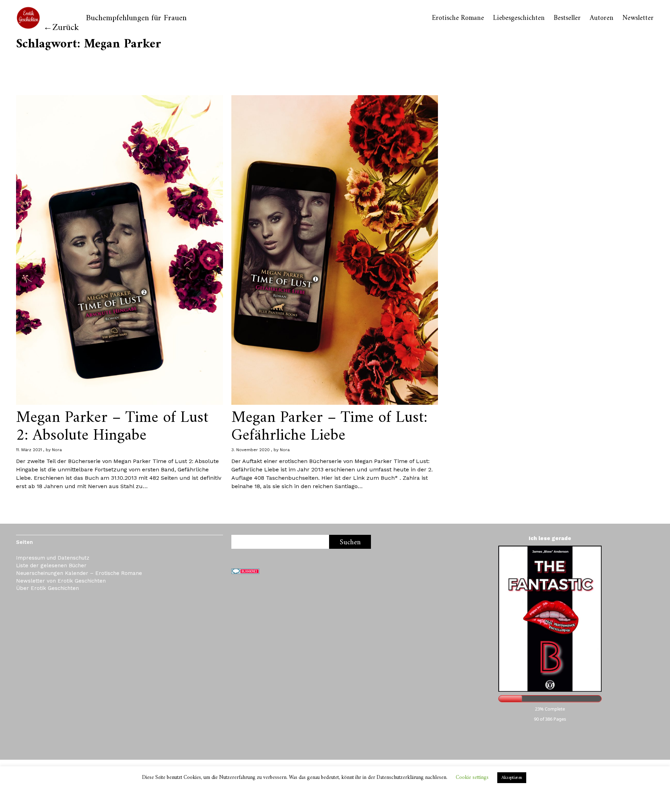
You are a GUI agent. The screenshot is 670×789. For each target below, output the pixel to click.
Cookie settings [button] (472, 777)
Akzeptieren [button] (511, 778)
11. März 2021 (29, 449)
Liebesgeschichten (519, 18)
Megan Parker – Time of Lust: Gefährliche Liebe (329, 427)
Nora (57, 449)
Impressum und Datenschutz (52, 558)
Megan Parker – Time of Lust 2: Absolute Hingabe (112, 427)
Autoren (601, 18)
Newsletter (638, 18)
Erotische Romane (458, 18)
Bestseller (567, 18)
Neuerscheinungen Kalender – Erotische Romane (79, 573)
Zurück (65, 28)
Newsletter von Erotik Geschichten (61, 581)
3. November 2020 (250, 449)
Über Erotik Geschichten (47, 588)
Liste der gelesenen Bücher (51, 565)
